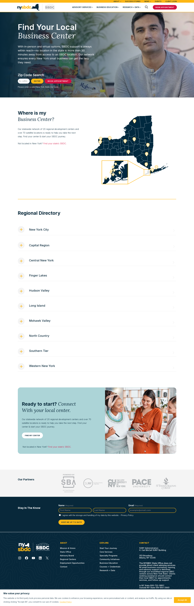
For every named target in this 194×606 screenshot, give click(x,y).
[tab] (97, 230)
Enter (37, 81)
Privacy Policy (127, 515)
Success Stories (132, 1)
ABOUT (116, 1)
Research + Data (131, 7)
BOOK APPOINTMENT (164, 7)
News (146, 1)
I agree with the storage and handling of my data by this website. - (97, 515)
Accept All (182, 600)
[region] (97, 597)
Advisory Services (81, 7)
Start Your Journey (108, 548)
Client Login (171, 1)
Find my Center (32, 435)
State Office (65, 552)
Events (158, 1)
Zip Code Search (31, 75)
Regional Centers (68, 559)
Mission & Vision (67, 548)
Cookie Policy (66, 602)
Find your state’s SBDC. (54, 143)
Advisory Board (67, 555)
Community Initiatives (110, 559)
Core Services (106, 552)
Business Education (107, 7)
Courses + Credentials (110, 567)
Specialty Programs (108, 555)
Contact (63, 567)
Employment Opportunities (72, 563)
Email (136, 505)
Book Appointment (58, 81)
